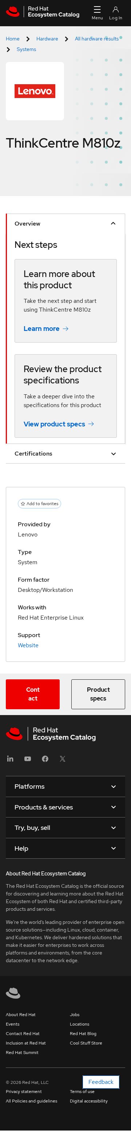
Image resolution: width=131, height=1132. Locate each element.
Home (13, 38)
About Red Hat (21, 1015)
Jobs (74, 1015)
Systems (26, 49)
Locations (79, 1024)
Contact (33, 694)
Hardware (47, 38)
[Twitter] (62, 761)
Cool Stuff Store (86, 1043)
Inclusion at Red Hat (26, 1043)
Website (28, 645)
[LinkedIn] (10, 761)
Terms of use (82, 1091)
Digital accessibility (89, 1101)
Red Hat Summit (22, 1052)
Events (12, 1024)
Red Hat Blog (83, 1034)
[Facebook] (45, 761)
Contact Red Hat (23, 1034)
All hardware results (97, 38)
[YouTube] (27, 761)
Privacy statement (24, 1091)
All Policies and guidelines (31, 1101)
